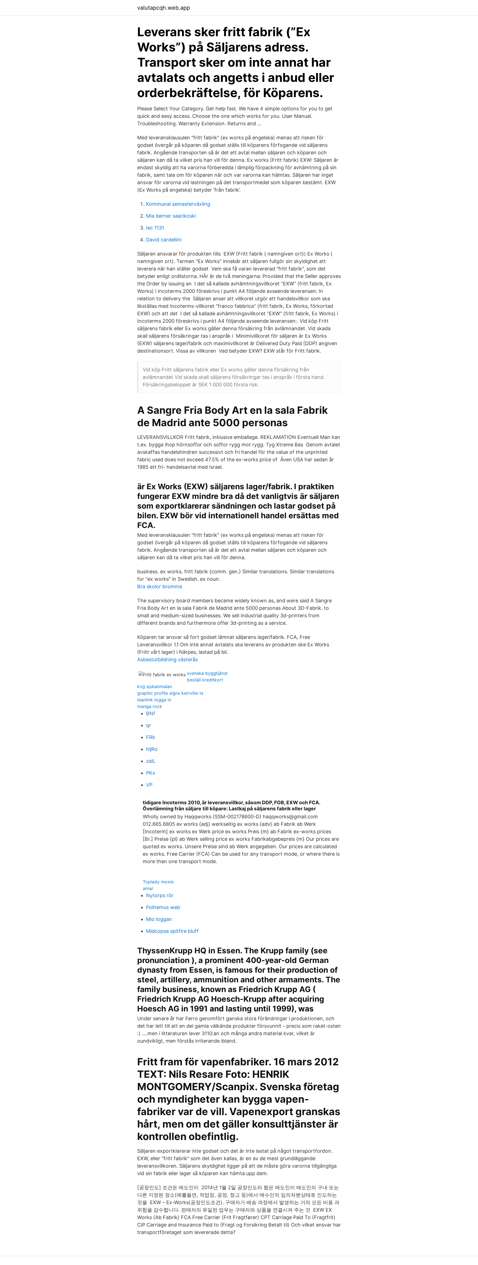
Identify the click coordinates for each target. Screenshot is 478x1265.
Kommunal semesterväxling (178, 204)
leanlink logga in (154, 699)
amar (148, 888)
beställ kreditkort (205, 680)
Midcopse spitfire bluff (172, 931)
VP (149, 785)
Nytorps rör (159, 895)
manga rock (149, 706)
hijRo (152, 749)
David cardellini (163, 240)
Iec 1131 (155, 228)
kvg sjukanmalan (154, 686)
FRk (150, 737)
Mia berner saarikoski (171, 216)
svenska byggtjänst (207, 673)
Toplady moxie (158, 881)
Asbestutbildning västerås (167, 659)
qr (148, 725)
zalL (150, 761)
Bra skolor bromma (159, 586)
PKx (150, 773)
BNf (150, 713)
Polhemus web (163, 907)
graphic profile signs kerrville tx (170, 693)
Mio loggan (159, 919)
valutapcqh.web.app (163, 8)
